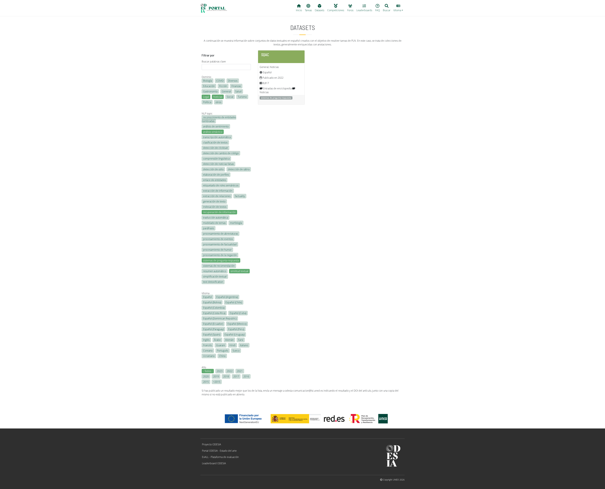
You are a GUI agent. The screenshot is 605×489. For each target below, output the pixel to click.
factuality (240, 196)
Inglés (206, 340)
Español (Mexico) (237, 324)
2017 (236, 376)
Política (207, 102)
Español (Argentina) (227, 297)
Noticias (217, 97)
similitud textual (239, 271)
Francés (207, 345)
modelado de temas (214, 223)
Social (230, 97)
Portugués (222, 350)
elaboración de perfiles (216, 174)
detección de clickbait (215, 148)
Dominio (206, 77)
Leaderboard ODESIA (214, 463)
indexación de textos (214, 207)
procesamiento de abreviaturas (220, 233)
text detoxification (213, 282)
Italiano (244, 345)
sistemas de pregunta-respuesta (221, 260)
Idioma (205, 293)
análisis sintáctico (212, 132)
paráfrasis (208, 228)
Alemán (229, 340)
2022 (230, 371)
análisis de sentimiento (216, 126)
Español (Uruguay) (235, 334)
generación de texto (214, 201)
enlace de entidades (214, 180)
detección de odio (213, 169)
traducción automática (215, 217)
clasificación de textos (215, 142)
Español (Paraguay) (213, 329)
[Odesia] (215, 8)
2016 (246, 376)
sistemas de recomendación (219, 266)
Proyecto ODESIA (211, 444)
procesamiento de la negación (220, 255)
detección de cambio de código (221, 153)
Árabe (217, 340)
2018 (226, 376)
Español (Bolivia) (212, 302)
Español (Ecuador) (213, 324)
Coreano (208, 350)
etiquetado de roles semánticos (220, 185)
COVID (220, 80)
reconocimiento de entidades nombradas (219, 119)
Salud (238, 91)
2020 (206, 376)
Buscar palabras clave (214, 61)
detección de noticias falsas (218, 164)
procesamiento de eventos (218, 239)
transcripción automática (217, 137)
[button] (398, 8)
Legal (206, 97)
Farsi (240, 340)
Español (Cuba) (238, 313)
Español (207, 297)
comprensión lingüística (216, 158)
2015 (206, 382)
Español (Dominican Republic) (219, 318)
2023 (219, 371)
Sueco (236, 350)
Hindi (232, 345)
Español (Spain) (211, 334)
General (226, 91)
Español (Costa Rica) (214, 313)
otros (218, 102)
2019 (216, 376)
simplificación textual (215, 276)
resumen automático (214, 271)
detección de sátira (238, 169)
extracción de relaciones (216, 196)
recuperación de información (219, 212)
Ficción (223, 86)
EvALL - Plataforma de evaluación (220, 457)
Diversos (232, 80)
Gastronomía (210, 91)
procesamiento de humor (217, 249)
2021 (240, 371)
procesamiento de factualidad (220, 244)
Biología (207, 80)
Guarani (220, 345)
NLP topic (207, 113)
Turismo (242, 97)
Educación (209, 86)
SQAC (265, 54)
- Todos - (207, 371)
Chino (222, 356)
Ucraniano (209, 356)
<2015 (216, 382)
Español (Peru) (236, 329)
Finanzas (236, 86)
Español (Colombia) (214, 307)
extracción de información (217, 190)
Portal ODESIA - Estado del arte (219, 450)
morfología (236, 223)
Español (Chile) (233, 302)
